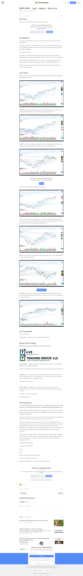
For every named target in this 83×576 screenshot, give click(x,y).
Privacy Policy (50, 560)
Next (60, 493)
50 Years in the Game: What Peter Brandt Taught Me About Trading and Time (34, 539)
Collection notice (53, 567)
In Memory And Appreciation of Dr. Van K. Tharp (33, 520)
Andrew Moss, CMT (28, 522)
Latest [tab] (24, 517)
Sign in (79, 2)
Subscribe (73, 2)
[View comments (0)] (25, 16)
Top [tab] (21, 517)
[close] (53, 542)
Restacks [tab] (27, 501)
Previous (24, 493)
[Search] (65, 2)
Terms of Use (47, 558)
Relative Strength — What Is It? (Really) (30, 529)
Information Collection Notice (41, 560)
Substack (35, 573)
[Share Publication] (68, 2)
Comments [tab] (22, 501)
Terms (48, 567)
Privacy (45, 567)
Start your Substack (38, 570)
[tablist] (24, 502)
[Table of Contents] (1, 288)
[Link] (18, 19)
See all (21, 549)
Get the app (47, 570)
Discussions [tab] (28, 517)
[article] (41, 523)
